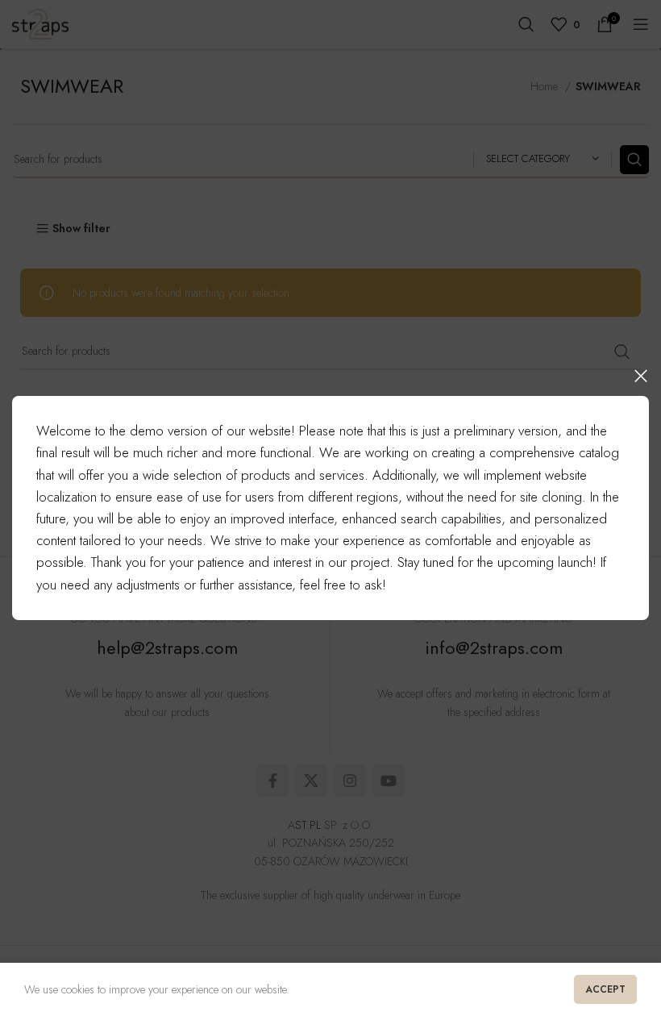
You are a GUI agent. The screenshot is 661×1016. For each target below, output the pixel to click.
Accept (605, 989)
